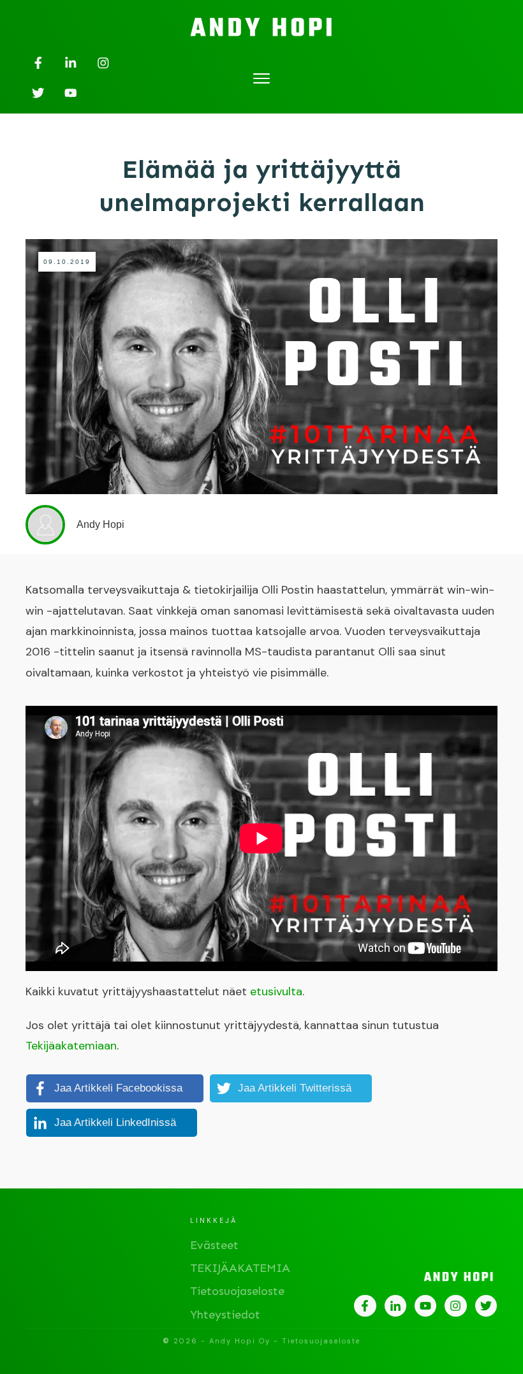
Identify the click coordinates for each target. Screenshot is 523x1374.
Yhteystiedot (225, 1315)
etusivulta (276, 991)
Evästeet (214, 1245)
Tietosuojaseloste (237, 1291)
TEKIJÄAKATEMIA (240, 1268)
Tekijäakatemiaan (71, 1045)
